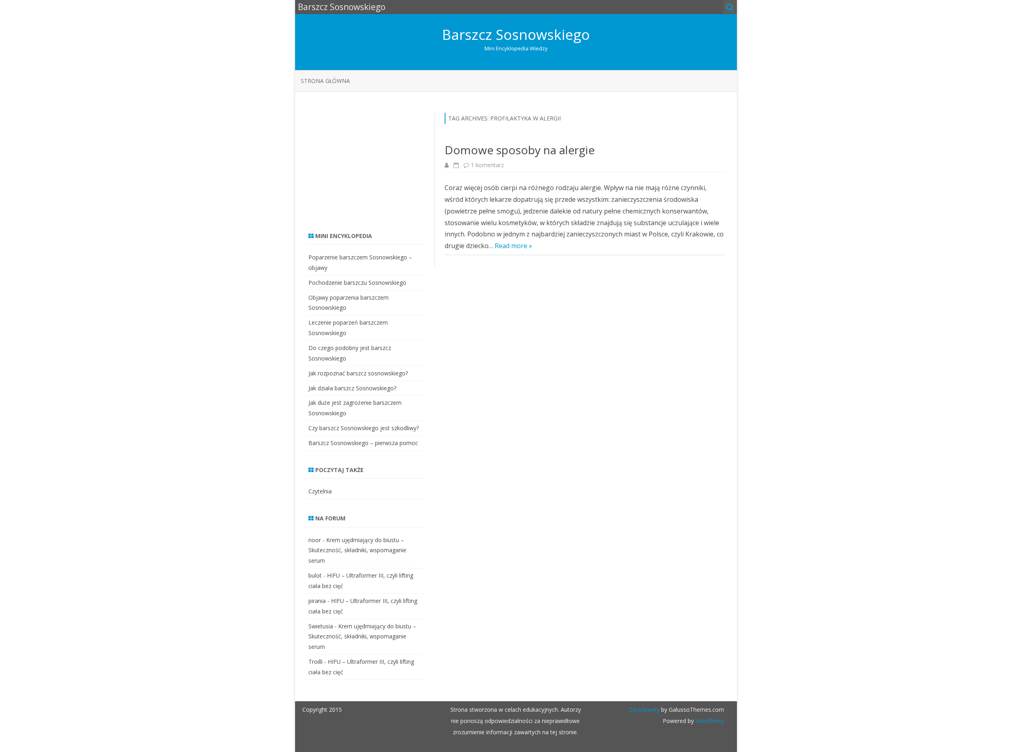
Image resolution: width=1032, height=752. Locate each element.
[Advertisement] (366, 163)
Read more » (513, 245)
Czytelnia (320, 491)
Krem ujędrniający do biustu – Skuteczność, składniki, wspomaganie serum (357, 550)
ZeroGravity (644, 709)
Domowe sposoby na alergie (520, 149)
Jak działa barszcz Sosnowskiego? (352, 388)
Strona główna (325, 81)
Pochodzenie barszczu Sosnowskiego (357, 282)
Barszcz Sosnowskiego (516, 34)
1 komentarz (487, 165)
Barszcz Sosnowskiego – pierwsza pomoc (363, 443)
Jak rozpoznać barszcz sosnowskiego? (358, 373)
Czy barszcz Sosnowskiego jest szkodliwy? (363, 428)
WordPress (709, 721)
